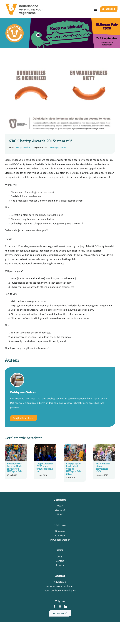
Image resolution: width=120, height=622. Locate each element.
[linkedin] (65, 606)
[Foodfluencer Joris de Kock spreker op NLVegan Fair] (16, 445)
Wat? (60, 506)
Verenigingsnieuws (58, 147)
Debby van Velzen (23, 147)
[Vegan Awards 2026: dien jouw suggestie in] (45, 445)
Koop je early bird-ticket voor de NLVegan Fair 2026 (73, 468)
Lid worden (60, 535)
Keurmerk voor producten (60, 586)
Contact (60, 561)
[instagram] (60, 606)
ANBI (60, 556)
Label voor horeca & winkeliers (60, 590)
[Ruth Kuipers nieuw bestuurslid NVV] (104, 445)
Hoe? (60, 514)
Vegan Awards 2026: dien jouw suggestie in (45, 467)
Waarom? (60, 510)
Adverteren (60, 582)
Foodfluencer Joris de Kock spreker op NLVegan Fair (14, 467)
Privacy (60, 565)
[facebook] (54, 606)
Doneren (60, 531)
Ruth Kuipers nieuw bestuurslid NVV (103, 467)
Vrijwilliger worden (60, 539)
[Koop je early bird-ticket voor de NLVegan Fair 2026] (75, 445)
